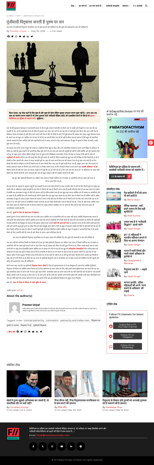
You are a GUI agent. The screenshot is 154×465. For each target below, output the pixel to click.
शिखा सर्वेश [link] (62, 407)
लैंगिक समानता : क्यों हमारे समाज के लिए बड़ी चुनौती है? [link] (134, 208)
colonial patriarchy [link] (34, 320)
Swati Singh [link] (134, 228)
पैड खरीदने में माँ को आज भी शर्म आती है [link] (135, 194)
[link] (151, 143)
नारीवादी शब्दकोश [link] (112, 6)
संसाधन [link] (125, 6)
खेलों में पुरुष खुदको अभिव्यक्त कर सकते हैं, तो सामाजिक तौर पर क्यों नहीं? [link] (28, 402)
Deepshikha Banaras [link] (132, 262)
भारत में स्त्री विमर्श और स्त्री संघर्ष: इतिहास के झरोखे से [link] (135, 253)
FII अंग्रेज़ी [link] (137, 6)
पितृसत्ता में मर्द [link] (26, 325)
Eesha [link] (130, 295)
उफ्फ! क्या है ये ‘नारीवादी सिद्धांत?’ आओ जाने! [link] (135, 223)
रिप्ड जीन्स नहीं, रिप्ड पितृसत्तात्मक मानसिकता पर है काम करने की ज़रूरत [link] (77, 402)
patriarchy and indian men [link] (75, 320)
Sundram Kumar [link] (19, 407)
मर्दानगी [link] (18, 16)
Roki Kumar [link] (134, 215)
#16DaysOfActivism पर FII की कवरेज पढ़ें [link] (125, 113)
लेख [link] (73, 6)
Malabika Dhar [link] (114, 407)
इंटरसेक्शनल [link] (10, 16)
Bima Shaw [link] (133, 199)
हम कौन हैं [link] (83, 6)
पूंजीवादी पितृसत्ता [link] (39, 325)
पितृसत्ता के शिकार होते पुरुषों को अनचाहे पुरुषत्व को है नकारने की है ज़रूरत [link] (125, 402)
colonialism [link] (52, 320)
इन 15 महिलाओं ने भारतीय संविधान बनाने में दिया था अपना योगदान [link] (135, 237)
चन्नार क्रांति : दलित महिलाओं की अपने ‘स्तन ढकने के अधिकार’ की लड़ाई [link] (135, 287)
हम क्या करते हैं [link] (96, 6)
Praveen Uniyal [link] (18, 31)
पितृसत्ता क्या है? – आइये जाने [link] (135, 271)
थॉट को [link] (20, 290)
